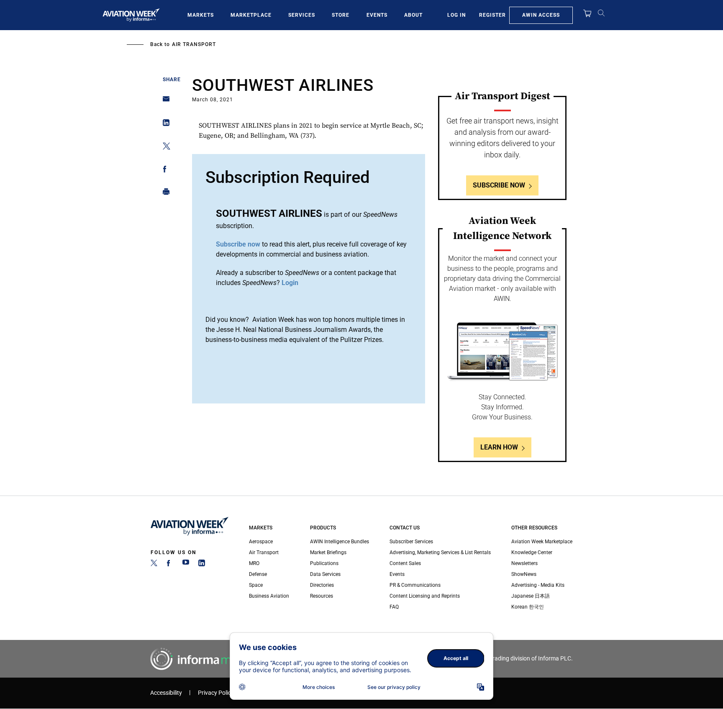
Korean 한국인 (527, 607)
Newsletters (524, 563)
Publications (324, 563)
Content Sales (405, 563)
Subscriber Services (411, 542)
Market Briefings (328, 552)
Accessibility (166, 692)
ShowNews (523, 574)
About (413, 15)
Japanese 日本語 (530, 596)
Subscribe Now (499, 185)
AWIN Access (541, 15)
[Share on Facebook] (164, 170)
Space (256, 585)
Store (340, 15)
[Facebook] (170, 565)
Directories (322, 585)
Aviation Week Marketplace (541, 542)
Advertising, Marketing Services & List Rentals (440, 552)
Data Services (325, 574)
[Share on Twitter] (164, 147)
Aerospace (261, 542)
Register (492, 15)
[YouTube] (185, 565)
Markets (200, 15)
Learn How (499, 447)
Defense (258, 574)
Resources (321, 596)
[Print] (164, 193)
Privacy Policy (216, 692)
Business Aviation (269, 596)
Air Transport (194, 44)
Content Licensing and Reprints (425, 596)
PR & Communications (415, 585)
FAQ (394, 607)
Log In (456, 15)
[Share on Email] (164, 101)
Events (377, 15)
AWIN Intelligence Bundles (339, 542)
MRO (254, 563)
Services (301, 15)
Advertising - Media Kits (537, 585)
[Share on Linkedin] (164, 124)
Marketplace (251, 15)
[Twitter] (154, 565)
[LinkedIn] (201, 565)
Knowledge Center (531, 552)
